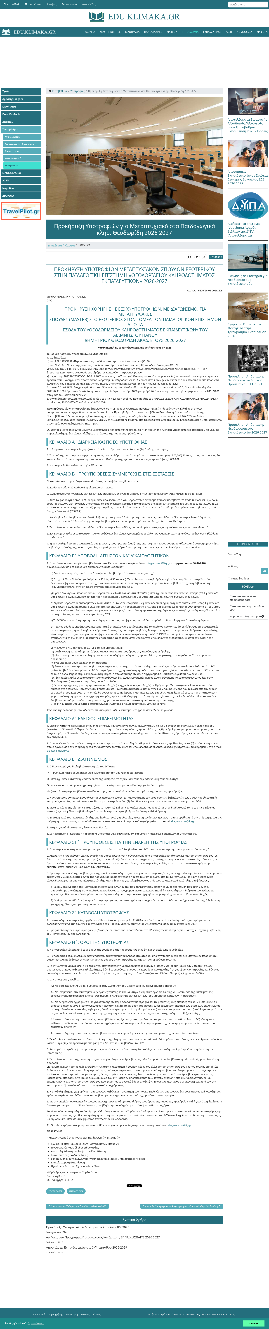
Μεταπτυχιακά (13, 158)
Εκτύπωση (216, 257)
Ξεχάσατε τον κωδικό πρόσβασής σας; (243, 598)
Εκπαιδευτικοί (212, 32)
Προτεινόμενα (33, 4)
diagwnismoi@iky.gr (158, 563)
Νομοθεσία (244, 32)
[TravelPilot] (21, 211)
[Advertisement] (127, 58)
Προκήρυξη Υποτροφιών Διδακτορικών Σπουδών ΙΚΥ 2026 (87, 1227)
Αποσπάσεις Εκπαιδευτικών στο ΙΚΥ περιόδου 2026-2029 (86, 1247)
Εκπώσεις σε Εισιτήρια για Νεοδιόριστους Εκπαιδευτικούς (248, 280)
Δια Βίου (172, 32)
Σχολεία (90, 32)
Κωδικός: (233, 566)
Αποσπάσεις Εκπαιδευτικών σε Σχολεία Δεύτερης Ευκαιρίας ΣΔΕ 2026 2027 (248, 177)
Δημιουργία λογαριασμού (245, 616)
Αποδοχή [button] (254, 1323)
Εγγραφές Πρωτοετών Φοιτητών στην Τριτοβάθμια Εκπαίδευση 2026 (247, 330)
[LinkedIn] (197, 256)
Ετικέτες (85, 1314)
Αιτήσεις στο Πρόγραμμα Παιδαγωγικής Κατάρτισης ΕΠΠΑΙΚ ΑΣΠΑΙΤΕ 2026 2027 (103, 1237)
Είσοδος (97, 1314)
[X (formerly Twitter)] (204, 256)
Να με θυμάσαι (240, 578)
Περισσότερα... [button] (36, 1323)
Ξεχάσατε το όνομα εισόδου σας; (247, 608)
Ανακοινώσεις (12, 136)
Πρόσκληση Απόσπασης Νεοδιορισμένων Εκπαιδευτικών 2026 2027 (247, 428)
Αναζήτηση (72, 1314)
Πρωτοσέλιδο (12, 4)
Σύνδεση (248, 586)
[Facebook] (189, 256)
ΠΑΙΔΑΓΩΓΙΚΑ (76, 1191)
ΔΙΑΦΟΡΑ (8, 195)
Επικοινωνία (69, 4)
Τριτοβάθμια (190, 32)
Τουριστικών (12, 151)
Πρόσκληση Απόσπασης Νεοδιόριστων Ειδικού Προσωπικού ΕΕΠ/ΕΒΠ (246, 380)
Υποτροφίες (11, 165)
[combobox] (248, 4)
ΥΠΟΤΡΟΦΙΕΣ (55, 1191)
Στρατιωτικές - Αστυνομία (19, 144)
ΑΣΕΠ (229, 32)
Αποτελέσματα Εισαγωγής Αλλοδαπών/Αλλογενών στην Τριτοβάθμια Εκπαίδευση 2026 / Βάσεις (248, 125)
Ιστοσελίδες (89, 4)
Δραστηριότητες (110, 32)
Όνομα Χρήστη (236, 554)
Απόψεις (52, 4)
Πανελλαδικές (153, 32)
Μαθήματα (132, 32)
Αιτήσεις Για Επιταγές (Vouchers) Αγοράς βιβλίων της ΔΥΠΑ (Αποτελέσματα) (244, 229)
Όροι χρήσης (56, 1314)
